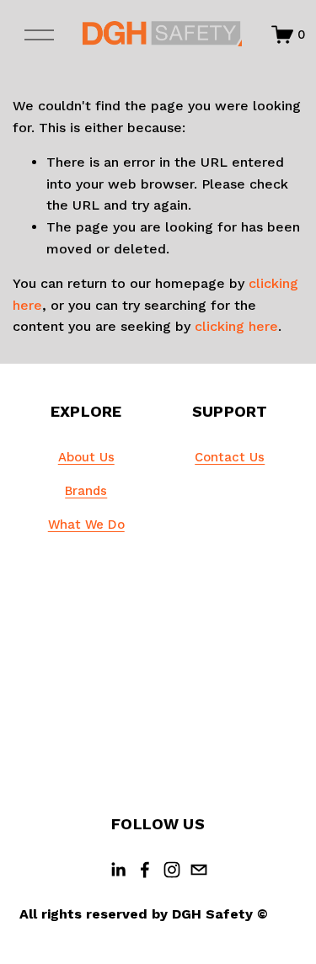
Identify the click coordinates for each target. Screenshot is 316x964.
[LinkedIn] (118, 869)
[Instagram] (171, 869)
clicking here (236, 326)
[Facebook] (145, 869)
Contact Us (230, 457)
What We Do (86, 524)
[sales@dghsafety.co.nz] (198, 869)
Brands (86, 490)
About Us (86, 457)
